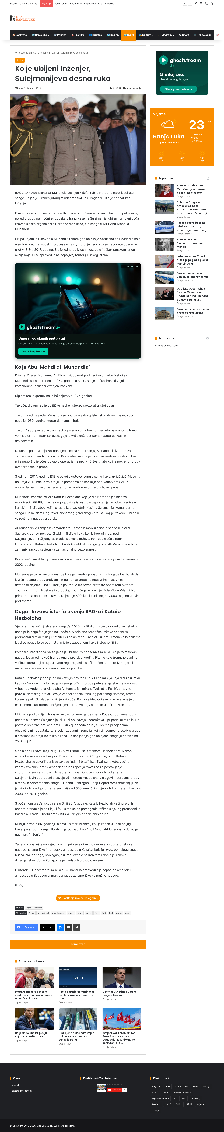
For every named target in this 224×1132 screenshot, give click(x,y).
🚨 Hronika (77, 34)
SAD (104, 913)
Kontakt (16, 1085)
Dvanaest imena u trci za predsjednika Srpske (193, 311)
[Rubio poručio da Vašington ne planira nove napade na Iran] (78, 977)
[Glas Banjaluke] (22, 18)
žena (127, 913)
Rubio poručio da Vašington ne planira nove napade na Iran (77, 995)
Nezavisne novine (34, 908)
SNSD (168, 1104)
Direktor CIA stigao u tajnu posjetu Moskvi (120, 993)
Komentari (78, 944)
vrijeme (200, 1104)
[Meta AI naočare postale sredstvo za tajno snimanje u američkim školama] (34, 977)
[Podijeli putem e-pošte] (68, 927)
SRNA (189, 1104)
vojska (119, 913)
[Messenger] (60, 927)
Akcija (31, 913)
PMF (97, 913)
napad (88, 913)
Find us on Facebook (166, 345)
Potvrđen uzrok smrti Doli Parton (72, 3)
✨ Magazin (165, 34)
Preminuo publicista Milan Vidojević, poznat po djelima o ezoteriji (192, 189)
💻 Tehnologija (202, 34)
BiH (168, 1086)
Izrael (80, 913)
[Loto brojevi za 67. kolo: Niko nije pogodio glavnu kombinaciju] (164, 261)
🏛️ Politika (60, 34)
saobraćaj (195, 1098)
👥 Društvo (95, 34)
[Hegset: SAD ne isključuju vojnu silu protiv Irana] (34, 1019)
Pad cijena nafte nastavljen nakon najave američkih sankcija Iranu (76, 1036)
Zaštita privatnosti (22, 1090)
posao (166, 1092)
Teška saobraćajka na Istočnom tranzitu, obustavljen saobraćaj (191, 226)
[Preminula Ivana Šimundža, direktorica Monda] (164, 244)
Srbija (179, 1104)
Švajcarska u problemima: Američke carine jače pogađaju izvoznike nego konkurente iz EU (119, 1038)
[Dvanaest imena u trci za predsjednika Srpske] (164, 313)
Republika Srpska (160, 1098)
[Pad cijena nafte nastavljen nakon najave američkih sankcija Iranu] (78, 1019)
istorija (71, 913)
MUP (195, 1086)
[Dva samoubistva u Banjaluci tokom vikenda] (164, 277)
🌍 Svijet (129, 34)
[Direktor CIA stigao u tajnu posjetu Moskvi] (122, 977)
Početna (22, 52)
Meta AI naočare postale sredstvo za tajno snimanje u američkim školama (33, 995)
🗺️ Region (113, 34)
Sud (111, 913)
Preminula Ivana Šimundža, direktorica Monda (191, 243)
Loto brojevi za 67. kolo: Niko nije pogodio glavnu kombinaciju (193, 260)
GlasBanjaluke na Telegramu (79, 898)
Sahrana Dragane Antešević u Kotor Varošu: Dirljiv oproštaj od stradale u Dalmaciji (192, 207)
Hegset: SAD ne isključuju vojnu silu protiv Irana (31, 1034)
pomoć (155, 1092)
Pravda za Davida (182, 1092)
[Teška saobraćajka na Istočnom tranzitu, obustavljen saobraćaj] (164, 227)
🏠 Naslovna (19, 34)
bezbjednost (43, 913)
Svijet (32, 52)
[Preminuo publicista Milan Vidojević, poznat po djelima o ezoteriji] (164, 190)
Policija (206, 1086)
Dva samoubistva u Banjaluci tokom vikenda (193, 274)
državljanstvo (58, 913)
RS (175, 1098)
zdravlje (155, 1110)
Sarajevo (156, 1104)
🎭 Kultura (145, 34)
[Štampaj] (77, 927)
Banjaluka (156, 1086)
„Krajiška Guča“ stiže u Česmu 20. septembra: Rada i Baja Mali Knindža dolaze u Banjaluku (192, 294)
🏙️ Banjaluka (39, 34)
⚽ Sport (184, 34)
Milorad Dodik (181, 1086)
